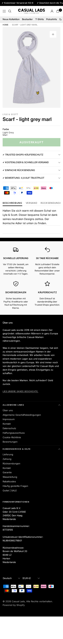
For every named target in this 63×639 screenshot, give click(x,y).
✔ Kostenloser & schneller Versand (26, 162)
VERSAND (31, 203)
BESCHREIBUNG (12, 203)
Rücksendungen (11, 463)
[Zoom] (53, 34)
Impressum (9, 419)
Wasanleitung (10, 477)
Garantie (7, 472)
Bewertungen (10, 441)
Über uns (8, 410)
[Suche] (10, 11)
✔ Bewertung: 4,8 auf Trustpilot (23, 177)
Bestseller (27, 19)
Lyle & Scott (10, 114)
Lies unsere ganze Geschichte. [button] (20, 391)
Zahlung (7, 459)
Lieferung (8, 454)
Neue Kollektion (11, 19)
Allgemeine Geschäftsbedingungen (22, 414)
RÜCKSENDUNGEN (52, 203)
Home (5, 25)
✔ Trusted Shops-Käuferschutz (23, 154)
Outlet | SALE (10, 490)
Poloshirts (51, 19)
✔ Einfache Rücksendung (19, 170)
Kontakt (7, 423)
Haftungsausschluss (14, 432)
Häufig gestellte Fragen (15, 486)
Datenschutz (9, 428)
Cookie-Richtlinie (12, 437)
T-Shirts (39, 19)
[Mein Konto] (52, 11)
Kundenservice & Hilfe (17, 449)
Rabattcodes (9, 481)
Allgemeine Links (13, 405)
